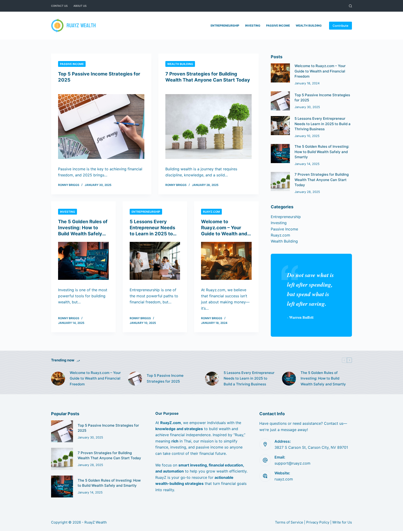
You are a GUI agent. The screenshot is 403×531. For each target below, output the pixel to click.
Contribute (340, 25)
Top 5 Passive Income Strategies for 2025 (165, 378)
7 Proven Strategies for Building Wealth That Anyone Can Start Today (322, 179)
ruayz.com (283, 479)
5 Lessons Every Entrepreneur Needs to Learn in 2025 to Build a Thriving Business (152, 234)
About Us (80, 5)
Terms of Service (289, 522)
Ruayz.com (211, 211)
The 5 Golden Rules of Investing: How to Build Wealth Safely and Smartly (322, 151)
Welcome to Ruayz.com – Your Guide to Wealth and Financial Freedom (320, 71)
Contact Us (59, 5)
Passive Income (278, 25)
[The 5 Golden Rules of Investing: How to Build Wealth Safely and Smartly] (83, 261)
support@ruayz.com (292, 463)
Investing (252, 25)
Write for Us (342, 522)
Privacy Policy (317, 522)
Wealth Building (309, 25)
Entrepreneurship (225, 25)
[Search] (350, 5)
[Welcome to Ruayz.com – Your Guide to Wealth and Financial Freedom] (226, 261)
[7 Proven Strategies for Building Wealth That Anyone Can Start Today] (208, 126)
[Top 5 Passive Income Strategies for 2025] (101, 126)
